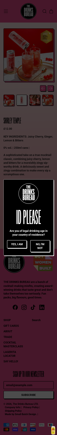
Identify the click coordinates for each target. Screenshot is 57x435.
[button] (17, 244)
